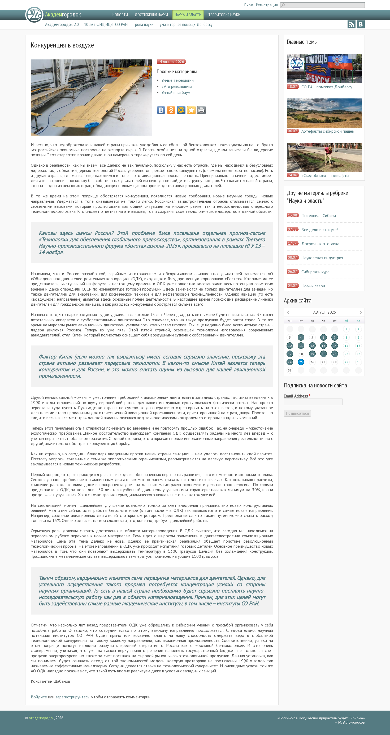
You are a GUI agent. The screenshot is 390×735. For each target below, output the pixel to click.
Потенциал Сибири (318, 215)
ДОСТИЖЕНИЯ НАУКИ (151, 14)
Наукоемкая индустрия (322, 257)
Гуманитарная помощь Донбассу (186, 24)
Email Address (297, 396)
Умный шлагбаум (176, 92)
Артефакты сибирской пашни (327, 131)
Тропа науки (143, 24)
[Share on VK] (161, 110)
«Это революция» (177, 86)
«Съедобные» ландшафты (325, 175)
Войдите (39, 696)
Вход (248, 4)
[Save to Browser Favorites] (191, 110)
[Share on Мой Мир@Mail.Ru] (181, 110)
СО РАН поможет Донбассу (326, 86)
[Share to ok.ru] (171, 110)
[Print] (201, 110)
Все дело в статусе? (320, 229)
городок (63, 14)
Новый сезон (313, 285)
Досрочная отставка (320, 243)
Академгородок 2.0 (62, 24)
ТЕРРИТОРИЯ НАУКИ (224, 14)
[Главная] (34, 15)
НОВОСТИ (120, 14)
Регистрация (267, 4)
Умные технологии (178, 80)
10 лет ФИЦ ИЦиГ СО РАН (106, 24)
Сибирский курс (315, 271)
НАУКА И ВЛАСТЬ (188, 14)
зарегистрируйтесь (72, 696)
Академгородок (41, 718)
